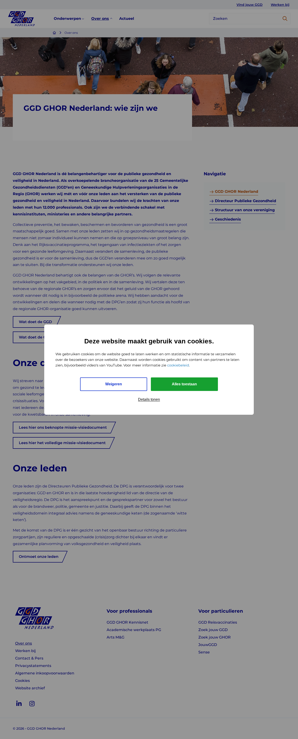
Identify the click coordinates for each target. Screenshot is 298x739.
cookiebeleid (178, 365)
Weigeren (113, 384)
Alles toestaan (184, 384)
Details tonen (149, 399)
